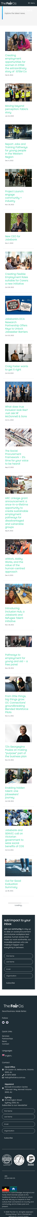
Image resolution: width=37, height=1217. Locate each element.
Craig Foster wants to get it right (16, 368)
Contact (5, 1038)
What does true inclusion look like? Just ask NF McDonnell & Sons (16, 411)
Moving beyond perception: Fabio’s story (16, 109)
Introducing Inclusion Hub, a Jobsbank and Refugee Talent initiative (14, 615)
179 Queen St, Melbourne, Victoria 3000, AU (19, 1064)
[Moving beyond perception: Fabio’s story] (18, 101)
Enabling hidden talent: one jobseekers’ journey (15, 792)
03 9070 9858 (10, 1069)
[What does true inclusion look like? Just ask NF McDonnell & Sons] (18, 401)
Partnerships (7, 1033)
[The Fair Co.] (7, 3)
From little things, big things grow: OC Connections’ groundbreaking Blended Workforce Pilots (16, 704)
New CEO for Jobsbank (12, 238)
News (4, 1036)
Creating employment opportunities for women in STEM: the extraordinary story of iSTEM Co (16, 63)
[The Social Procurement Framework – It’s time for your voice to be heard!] (18, 446)
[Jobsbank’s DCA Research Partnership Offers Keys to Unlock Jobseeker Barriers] (18, 314)
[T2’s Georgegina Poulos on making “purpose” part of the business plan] (18, 741)
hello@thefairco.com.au (15, 1072)
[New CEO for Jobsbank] (18, 231)
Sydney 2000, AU (12, 1097)
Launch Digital (22, 1211)
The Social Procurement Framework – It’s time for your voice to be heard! (16, 457)
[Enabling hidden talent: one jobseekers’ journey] (18, 783)
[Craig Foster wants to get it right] (18, 361)
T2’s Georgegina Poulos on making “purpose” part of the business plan (16, 751)
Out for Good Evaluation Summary (13, 884)
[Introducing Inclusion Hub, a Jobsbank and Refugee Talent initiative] (18, 603)
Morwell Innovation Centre (16, 1080)
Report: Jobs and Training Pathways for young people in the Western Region (16, 150)
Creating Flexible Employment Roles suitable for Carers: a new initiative (16, 278)
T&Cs (19, 1209)
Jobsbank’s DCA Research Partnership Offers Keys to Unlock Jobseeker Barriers (16, 325)
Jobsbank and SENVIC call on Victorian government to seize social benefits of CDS (14, 838)
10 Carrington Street (13, 1093)
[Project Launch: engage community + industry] (18, 186)
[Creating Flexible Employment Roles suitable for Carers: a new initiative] (18, 269)
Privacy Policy (11, 1209)
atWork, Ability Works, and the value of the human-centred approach (15, 565)
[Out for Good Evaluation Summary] (18, 875)
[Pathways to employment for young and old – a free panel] (18, 650)
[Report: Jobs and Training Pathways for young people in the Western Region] (18, 139)
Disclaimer (27, 1209)
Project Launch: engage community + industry (14, 196)
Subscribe (10, 977)
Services (5, 1031)
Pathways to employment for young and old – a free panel (16, 659)
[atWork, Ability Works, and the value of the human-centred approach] (18, 553)
